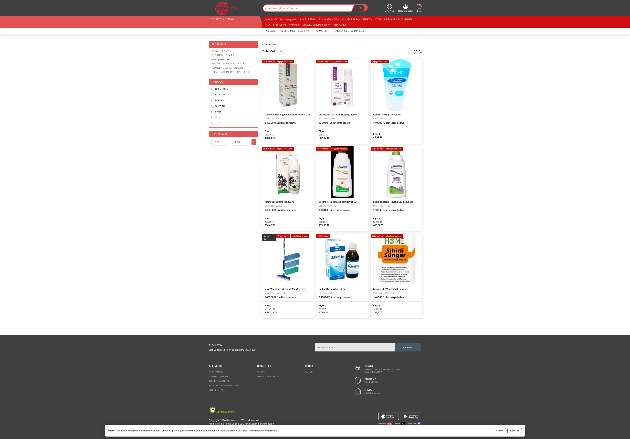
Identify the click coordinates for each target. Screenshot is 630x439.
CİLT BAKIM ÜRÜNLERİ (222, 55)
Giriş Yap (389, 11)
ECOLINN (220, 95)
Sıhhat (218, 112)
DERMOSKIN (221, 89)
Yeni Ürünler (216, 390)
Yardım (261, 372)
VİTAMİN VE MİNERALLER (316, 25)
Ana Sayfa (271, 19)
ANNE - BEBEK (307, 19)
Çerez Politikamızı (250, 430)
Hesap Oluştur (405, 11)
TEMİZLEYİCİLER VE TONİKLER (227, 68)
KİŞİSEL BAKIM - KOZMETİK (357, 19)
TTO (217, 123)
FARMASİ (219, 101)
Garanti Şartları (218, 376)
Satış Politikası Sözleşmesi (224, 385)
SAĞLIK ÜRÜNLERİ (276, 25)
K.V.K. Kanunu (216, 372)
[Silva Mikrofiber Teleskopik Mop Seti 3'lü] (288, 259)
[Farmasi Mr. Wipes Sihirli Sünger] (396, 259)
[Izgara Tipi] (415, 51)
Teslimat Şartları (219, 381)
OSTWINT (220, 106)
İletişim (309, 372)
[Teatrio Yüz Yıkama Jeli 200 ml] (288, 172)
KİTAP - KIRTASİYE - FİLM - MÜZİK (393, 19)
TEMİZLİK (294, 25)
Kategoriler (290, 19)
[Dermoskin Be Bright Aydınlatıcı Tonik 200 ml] (288, 84)
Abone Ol (408, 347)
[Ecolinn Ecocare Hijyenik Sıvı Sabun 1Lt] (396, 172)
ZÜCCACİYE (340, 25)
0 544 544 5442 (372, 382)
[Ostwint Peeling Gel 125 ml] (396, 84)
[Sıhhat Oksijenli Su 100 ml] (342, 259)
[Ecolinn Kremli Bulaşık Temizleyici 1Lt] (342, 172)
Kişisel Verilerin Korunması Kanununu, (198, 430)
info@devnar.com (372, 393)
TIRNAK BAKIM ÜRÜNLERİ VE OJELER (230, 72)
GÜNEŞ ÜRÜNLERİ (220, 60)
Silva (217, 117)
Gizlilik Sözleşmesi (227, 430)
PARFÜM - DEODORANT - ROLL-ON (229, 64)
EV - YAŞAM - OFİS (328, 19)
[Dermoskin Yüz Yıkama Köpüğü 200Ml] (342, 84)
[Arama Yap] (360, 8)
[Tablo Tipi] (420, 51)
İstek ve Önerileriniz (268, 376)
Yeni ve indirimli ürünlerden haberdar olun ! (233, 350)
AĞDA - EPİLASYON (221, 51)
